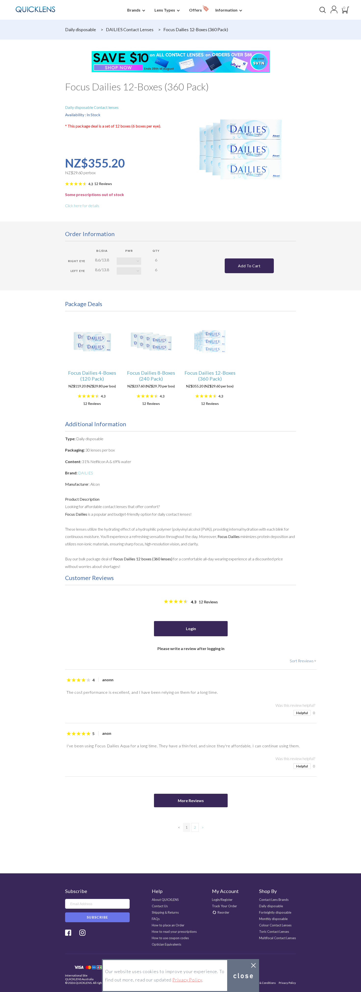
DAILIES (85, 472)
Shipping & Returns (165, 912)
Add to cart (249, 265)
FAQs (156, 919)
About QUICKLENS (165, 900)
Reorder (223, 912)
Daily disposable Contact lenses (92, 107)
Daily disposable (80, 29)
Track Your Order (224, 906)
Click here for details (82, 205)
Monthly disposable (273, 919)
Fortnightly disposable (275, 912)
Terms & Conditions (263, 982)
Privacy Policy (287, 982)
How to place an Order (168, 925)
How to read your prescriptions (174, 932)
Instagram (82, 933)
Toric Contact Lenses (274, 932)
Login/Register (222, 900)
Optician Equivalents (166, 944)
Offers (196, 10)
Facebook (68, 933)
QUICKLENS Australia (79, 979)
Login (191, 628)
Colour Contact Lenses (275, 925)
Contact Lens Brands (274, 900)
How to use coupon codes (170, 938)
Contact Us (160, 906)
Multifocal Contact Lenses (277, 938)
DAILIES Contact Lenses (129, 29)
